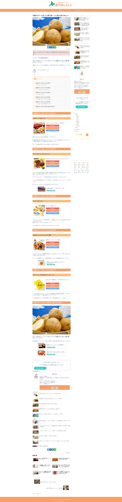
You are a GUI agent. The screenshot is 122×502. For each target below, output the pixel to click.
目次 (38, 78)
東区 (77, 124)
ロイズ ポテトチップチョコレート (43, 89)
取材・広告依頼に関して (67, 499)
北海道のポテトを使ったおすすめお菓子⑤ (43, 101)
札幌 (76, 114)
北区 (77, 119)
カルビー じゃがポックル (42, 84)
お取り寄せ (34, 446)
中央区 (78, 116)
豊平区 (78, 121)
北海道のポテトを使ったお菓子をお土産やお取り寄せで (45, 106)
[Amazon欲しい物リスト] (57, 388)
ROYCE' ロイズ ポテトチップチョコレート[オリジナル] (56, 158)
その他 (76, 131)
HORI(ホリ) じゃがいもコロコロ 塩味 (53, 239)
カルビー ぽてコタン (41, 94)
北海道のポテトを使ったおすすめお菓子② (43, 87)
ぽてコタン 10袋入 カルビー (51, 205)
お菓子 (39, 446)
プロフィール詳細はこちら (45, 383)
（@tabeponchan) (43, 57)
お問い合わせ (61, 499)
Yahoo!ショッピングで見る (52, 130)
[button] (87, 135)
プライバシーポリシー (54, 499)
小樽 (76, 127)
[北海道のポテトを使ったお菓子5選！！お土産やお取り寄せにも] (53, 47)
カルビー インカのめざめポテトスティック (45, 103)
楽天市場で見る (52, 125)
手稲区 (78, 122)
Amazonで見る (52, 163)
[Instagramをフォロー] (54, 388)
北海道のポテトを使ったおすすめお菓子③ (43, 92)
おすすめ (42, 446)
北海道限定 (46, 446)
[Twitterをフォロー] (52, 388)
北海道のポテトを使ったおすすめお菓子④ (43, 97)
